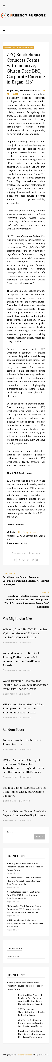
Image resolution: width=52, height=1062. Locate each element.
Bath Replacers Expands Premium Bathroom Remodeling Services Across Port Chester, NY (26, 581)
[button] (4, 6)
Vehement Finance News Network (18, 47)
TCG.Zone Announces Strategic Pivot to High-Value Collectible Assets (31, 1012)
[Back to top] (49, 1059)
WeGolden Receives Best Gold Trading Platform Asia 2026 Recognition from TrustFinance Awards (24, 880)
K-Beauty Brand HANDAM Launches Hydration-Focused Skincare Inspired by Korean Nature (25, 633)
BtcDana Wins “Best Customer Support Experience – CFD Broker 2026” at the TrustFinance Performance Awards (24, 909)
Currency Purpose (25, 1055)
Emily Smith (35, 553)
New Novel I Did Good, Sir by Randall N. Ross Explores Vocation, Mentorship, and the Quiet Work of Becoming (31, 999)
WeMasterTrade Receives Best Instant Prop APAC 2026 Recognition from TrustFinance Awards (25, 684)
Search (10, 832)
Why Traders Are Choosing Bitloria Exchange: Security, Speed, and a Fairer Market (30, 1023)
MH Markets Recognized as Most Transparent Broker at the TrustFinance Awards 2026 (23, 708)
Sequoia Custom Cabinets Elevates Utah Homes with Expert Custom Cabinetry (24, 791)
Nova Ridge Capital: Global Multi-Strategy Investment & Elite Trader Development (31, 1034)
